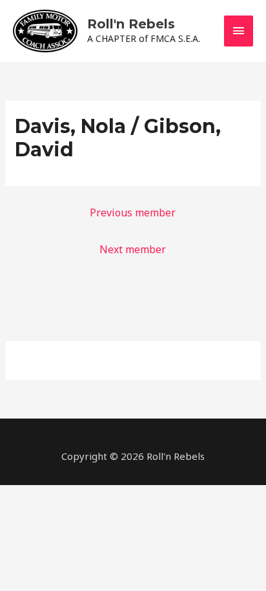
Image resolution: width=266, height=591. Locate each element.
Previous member (133, 212)
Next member (132, 249)
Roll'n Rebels (131, 24)
